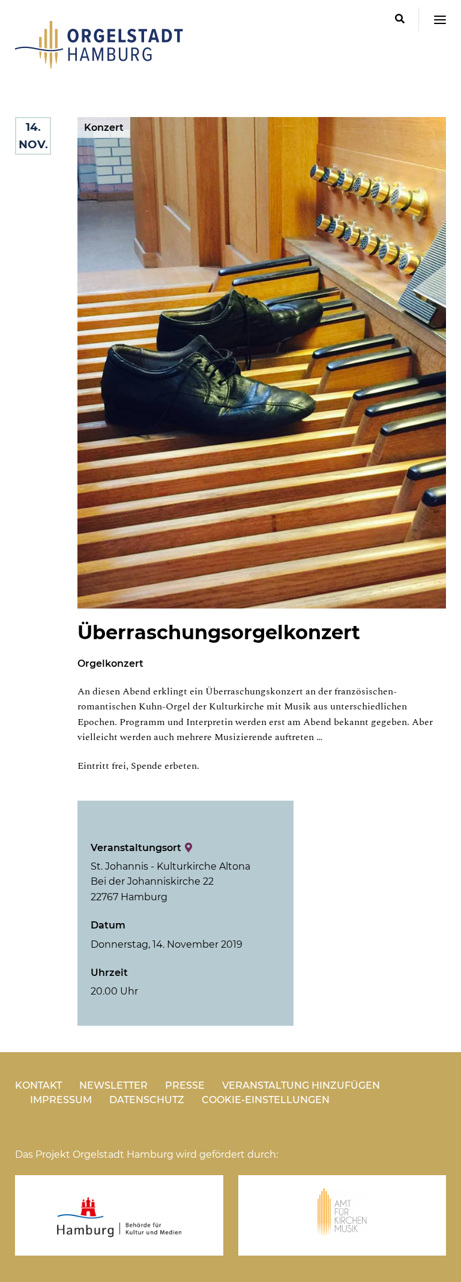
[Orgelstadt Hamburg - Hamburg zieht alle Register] (99, 65)
